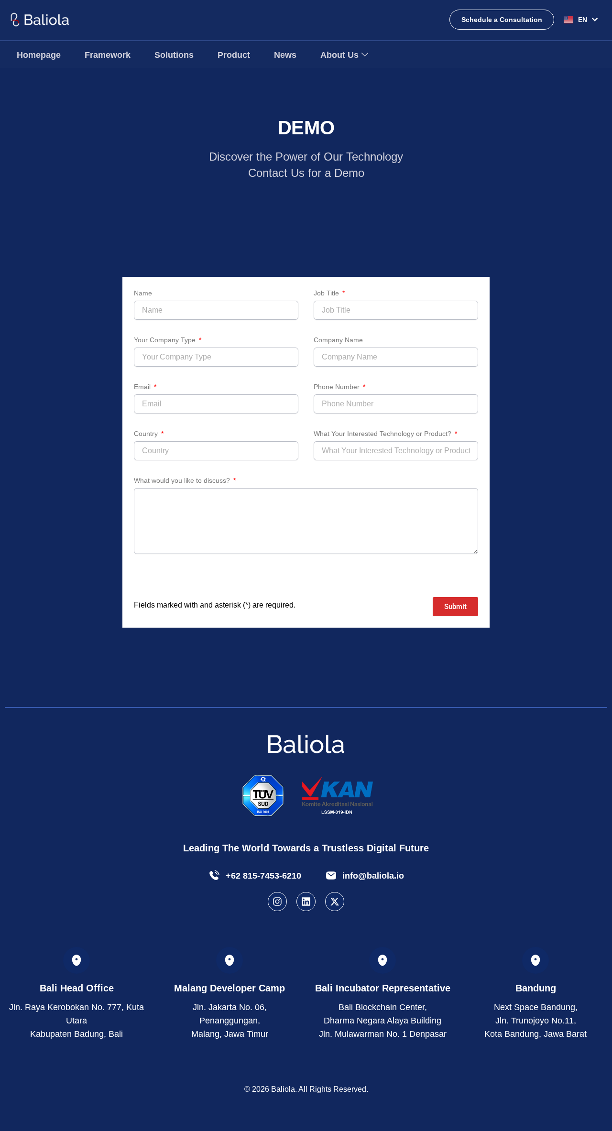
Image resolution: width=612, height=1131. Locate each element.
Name (143, 293)
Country (147, 433)
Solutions (174, 55)
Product (234, 55)
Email (143, 387)
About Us (339, 55)
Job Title (327, 293)
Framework (108, 55)
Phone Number (337, 387)
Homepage (39, 55)
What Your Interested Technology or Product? (383, 433)
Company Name (338, 340)
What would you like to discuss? (183, 480)
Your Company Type (165, 340)
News (285, 55)
